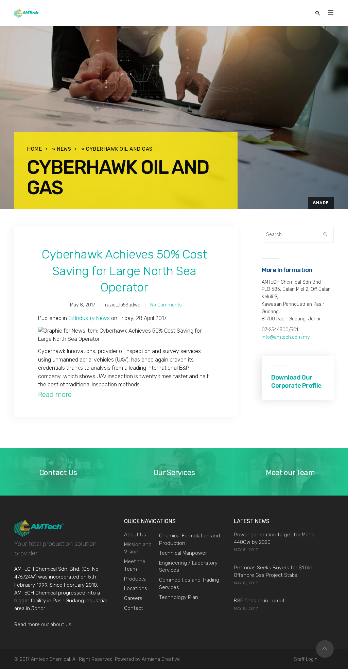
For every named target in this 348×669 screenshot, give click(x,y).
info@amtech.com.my (286, 337)
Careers (133, 598)
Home (34, 149)
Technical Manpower (183, 553)
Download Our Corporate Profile (296, 381)
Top (325, 649)
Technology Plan (178, 597)
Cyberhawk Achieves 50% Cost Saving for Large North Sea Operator (124, 271)
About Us (135, 535)
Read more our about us (42, 624)
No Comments (166, 305)
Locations (135, 588)
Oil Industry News (89, 318)
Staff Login (305, 659)
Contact (133, 608)
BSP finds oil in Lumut (259, 601)
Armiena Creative (161, 659)
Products (135, 579)
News (64, 149)
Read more (55, 394)
